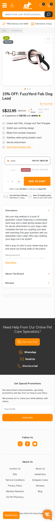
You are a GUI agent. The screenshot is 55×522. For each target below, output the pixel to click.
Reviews (9, 283)
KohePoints (40, 474)
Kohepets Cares (40, 480)
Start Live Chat (29, 341)
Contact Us (14, 468)
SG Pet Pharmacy (15, 497)
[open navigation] (5, 5)
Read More (11, 262)
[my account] (12, 5)
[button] (25, 89)
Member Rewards (15, 491)
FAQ (15, 474)
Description (11, 210)
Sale (4, 30)
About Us (40, 468)
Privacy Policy (15, 485)
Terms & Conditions (15, 480)
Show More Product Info (19, 147)
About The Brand (14, 274)
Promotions (16, 30)
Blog (40, 491)
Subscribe (27, 417)
